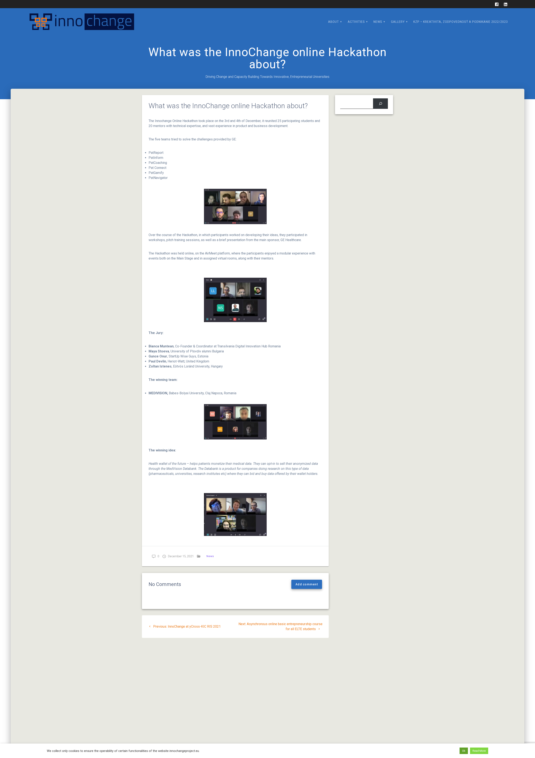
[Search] (380, 103)
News (377, 21)
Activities (356, 21)
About (333, 21)
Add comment (307, 584)
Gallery (398, 21)
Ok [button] (463, 750)
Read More (479, 750)
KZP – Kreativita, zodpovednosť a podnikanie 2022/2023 (460, 21)
